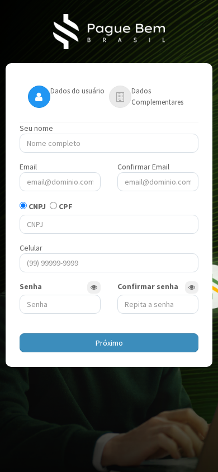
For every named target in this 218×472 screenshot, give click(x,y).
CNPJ (37, 206)
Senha (31, 286)
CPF (66, 206)
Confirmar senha (147, 286)
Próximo (109, 343)
